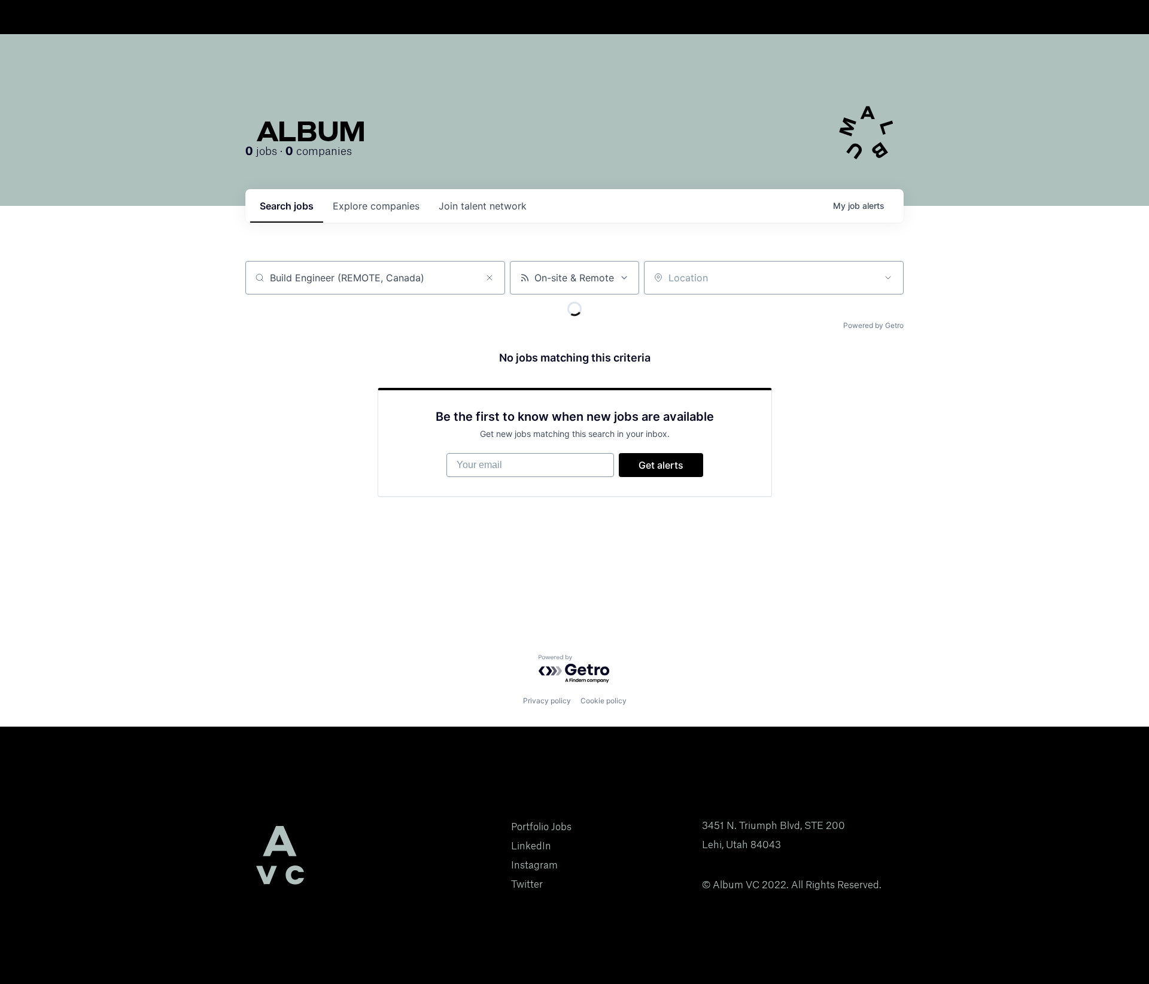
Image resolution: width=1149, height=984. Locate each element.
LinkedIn (531, 846)
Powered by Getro (873, 325)
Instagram (534, 865)
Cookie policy (603, 700)
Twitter (527, 884)
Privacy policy (547, 700)
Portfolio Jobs (541, 827)
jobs (287, 206)
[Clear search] (489, 278)
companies (376, 206)
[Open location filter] (888, 278)
